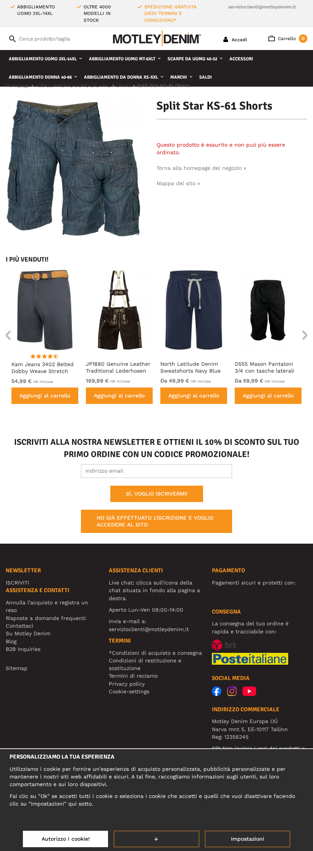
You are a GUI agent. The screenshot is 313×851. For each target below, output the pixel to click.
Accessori (241, 59)
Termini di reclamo (133, 676)
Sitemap (16, 668)
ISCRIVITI (17, 583)
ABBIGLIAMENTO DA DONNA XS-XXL (121, 77)
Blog (11, 641)
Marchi (178, 77)
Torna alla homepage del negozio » (201, 168)
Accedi (238, 39)
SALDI (205, 77)
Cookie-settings (129, 691)
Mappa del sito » (178, 183)
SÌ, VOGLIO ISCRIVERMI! (156, 494)
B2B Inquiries (23, 649)
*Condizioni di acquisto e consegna (155, 653)
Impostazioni (247, 839)
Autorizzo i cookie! (66, 839)
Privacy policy (127, 684)
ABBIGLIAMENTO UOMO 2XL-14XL (43, 59)
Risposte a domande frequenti (46, 618)
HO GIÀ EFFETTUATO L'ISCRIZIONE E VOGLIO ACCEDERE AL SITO (155, 521)
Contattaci (19, 626)
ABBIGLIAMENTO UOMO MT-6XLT (122, 59)
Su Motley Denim (28, 633)
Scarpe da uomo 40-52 (192, 59)
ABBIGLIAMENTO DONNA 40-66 (40, 77)
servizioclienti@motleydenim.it (262, 7)
